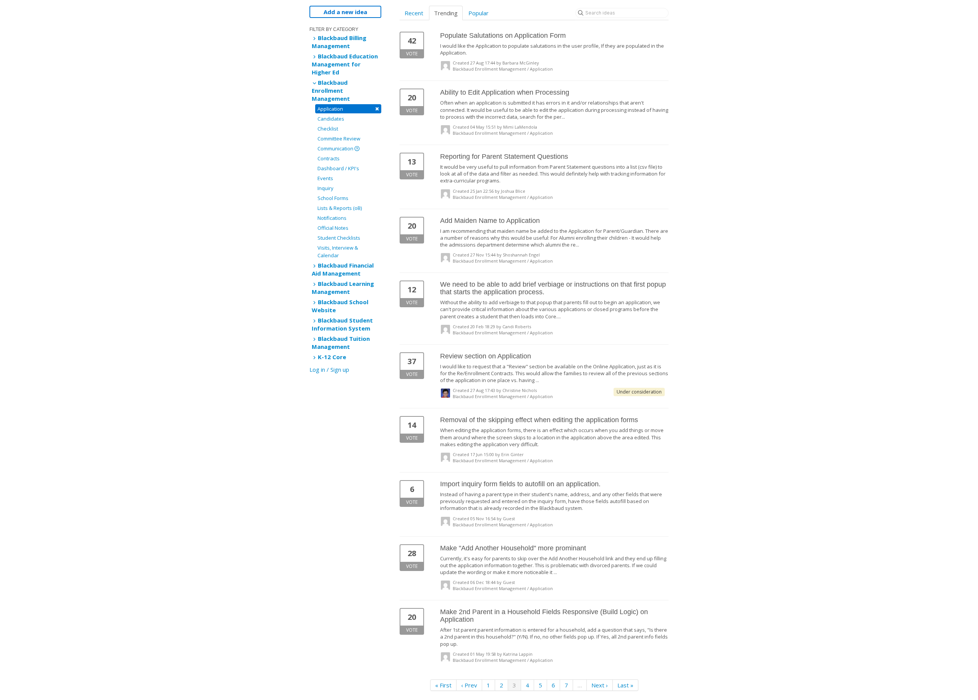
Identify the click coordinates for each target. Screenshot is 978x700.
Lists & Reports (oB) (339, 208)
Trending (446, 13)
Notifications (332, 218)
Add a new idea (345, 12)
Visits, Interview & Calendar (337, 251)
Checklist (327, 128)
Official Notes (332, 227)
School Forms (332, 198)
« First (443, 685)
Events (325, 178)
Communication (336, 148)
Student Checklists (338, 237)
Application (348, 108)
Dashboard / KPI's (338, 168)
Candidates (330, 118)
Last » (625, 685)
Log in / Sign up (329, 369)
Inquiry (325, 188)
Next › (599, 685)
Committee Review (338, 138)
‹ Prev (469, 685)
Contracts (328, 158)
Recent (414, 13)
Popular (478, 13)
